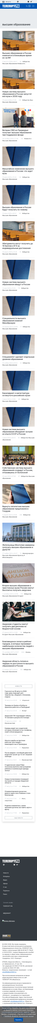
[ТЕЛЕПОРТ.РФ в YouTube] (34, 1)
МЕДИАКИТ (7, 913)
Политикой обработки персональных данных (18, 1016)
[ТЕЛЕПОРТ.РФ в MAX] (17, 1)
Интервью (6, 876)
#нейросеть (21, 63)
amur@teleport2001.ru (9, 972)
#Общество (26, 61)
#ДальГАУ (20, 555)
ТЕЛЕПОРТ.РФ (7, 906)
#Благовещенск (7, 557)
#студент (20, 596)
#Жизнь (28, 652)
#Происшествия (10, 723)
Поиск (5, 894)
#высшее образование (9, 63)
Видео (5, 880)
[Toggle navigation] (33, 6)
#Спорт (24, 710)
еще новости (18, 818)
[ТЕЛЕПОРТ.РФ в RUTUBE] (31, 1)
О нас (5, 887)
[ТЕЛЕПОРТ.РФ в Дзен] (28, 1)
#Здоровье (25, 747)
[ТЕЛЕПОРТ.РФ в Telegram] (20, 1)
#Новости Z (27, 138)
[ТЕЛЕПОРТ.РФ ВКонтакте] (23, 1)
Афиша (5, 883)
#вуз (31, 100)
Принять (18, 1020)
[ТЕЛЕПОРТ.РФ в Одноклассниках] (25, 1)
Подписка (6, 890)
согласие (32, 1008)
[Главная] (10, 5)
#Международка (28, 553)
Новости (6, 873)
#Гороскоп (25, 700)
